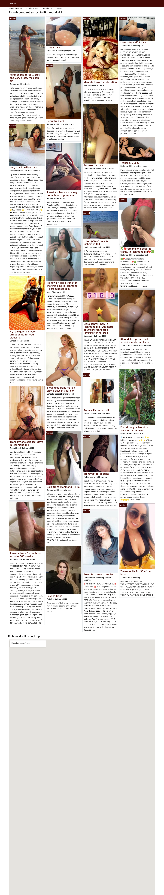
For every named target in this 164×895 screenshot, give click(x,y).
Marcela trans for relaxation (100, 82)
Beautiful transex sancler (98, 574)
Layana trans (54, 595)
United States (33, 8)
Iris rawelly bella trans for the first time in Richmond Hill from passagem (62, 285)
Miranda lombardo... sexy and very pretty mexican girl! (25, 77)
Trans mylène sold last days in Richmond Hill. (26, 443)
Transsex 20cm (129, 162)
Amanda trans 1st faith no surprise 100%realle (25, 555)
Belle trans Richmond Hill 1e (63, 486)
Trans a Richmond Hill (96, 410)
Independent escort (17, 8)
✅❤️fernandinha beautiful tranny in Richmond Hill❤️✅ (137, 250)
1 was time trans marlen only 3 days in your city (61, 389)
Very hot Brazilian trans (24, 167)
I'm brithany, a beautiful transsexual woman (134, 429)
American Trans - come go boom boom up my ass (63, 194)
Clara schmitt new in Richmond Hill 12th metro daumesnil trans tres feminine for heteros (99, 328)
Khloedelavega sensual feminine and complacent (135, 341)
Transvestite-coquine (96, 473)
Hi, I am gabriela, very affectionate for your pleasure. (23, 334)
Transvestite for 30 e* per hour (136, 573)
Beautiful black (55, 121)
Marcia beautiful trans (133, 42)
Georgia (45, 8)
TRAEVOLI (13, 3)
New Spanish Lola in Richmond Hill (96, 242)
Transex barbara (93, 165)
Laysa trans (54, 47)
